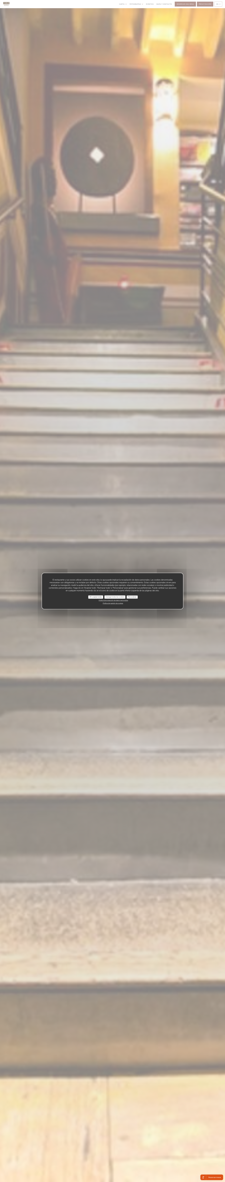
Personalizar (132, 597)
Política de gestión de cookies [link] (113, 603)
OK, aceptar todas (96, 597)
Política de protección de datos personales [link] (113, 600)
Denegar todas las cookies (115, 597)
